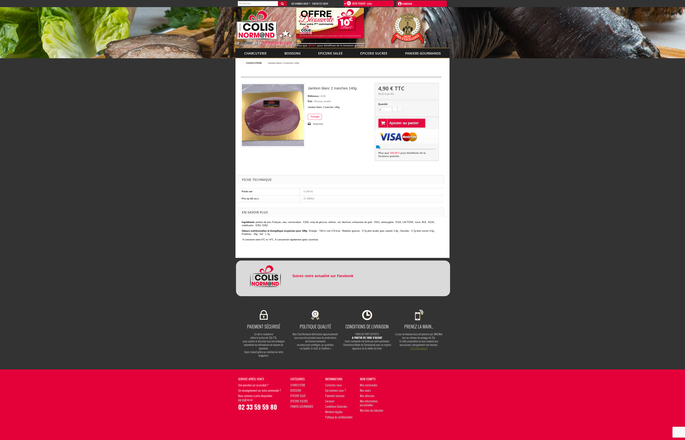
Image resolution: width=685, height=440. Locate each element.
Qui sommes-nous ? (300, 3)
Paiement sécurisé (334, 395)
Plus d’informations (418, 348)
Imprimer (318, 124)
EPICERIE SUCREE (373, 53)
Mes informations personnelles (369, 403)
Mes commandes (368, 385)
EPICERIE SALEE (330, 53)
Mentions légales (334, 412)
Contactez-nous (320, 3)
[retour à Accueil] (239, 63)
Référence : (314, 96)
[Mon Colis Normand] (269, 26)
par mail (242, 399)
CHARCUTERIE (255, 53)
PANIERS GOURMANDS (423, 53)
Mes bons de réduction (371, 410)
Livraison (329, 401)
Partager (314, 116)
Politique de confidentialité (338, 417)
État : (310, 101)
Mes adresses (367, 395)
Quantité (382, 104)
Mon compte (368, 379)
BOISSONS (292, 53)
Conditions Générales (336, 406)
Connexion (407, 4)
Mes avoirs (365, 390)
